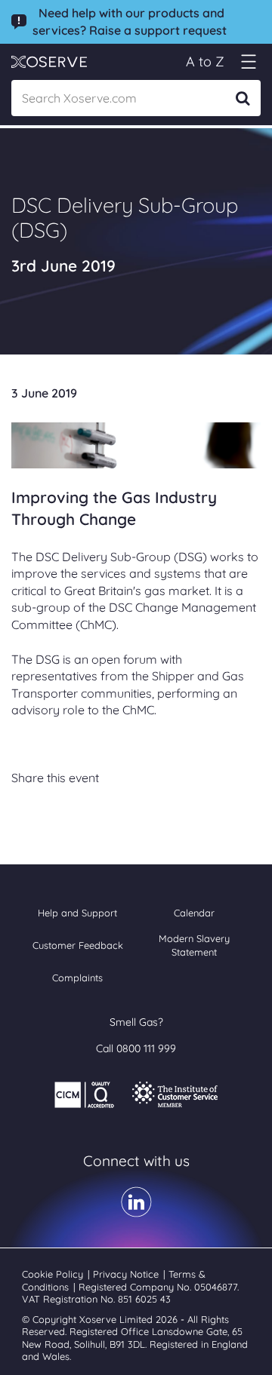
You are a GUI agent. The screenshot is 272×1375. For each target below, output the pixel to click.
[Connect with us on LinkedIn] (136, 1212)
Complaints (77, 977)
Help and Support (77, 913)
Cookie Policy (54, 1274)
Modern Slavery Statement (194, 945)
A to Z (205, 61)
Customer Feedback (77, 945)
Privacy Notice (127, 1274)
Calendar (194, 913)
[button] (248, 61)
